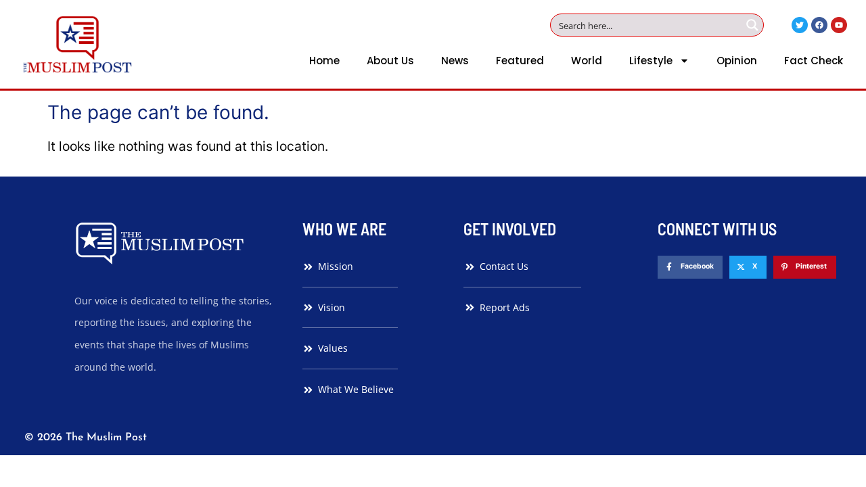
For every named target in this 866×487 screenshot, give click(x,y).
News (455, 60)
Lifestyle (651, 60)
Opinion (736, 60)
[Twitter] (800, 25)
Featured (520, 60)
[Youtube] (839, 25)
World (586, 60)
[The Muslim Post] (77, 44)
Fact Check (813, 60)
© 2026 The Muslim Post (85, 437)
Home (324, 60)
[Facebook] (819, 25)
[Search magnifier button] (752, 25)
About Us (390, 60)
